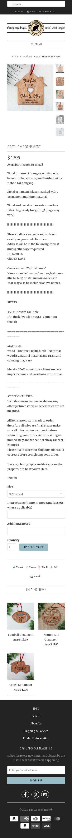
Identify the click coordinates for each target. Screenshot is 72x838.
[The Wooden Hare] (36, 28)
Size (10, 486)
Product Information (36, 738)
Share (32, 567)
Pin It (44, 567)
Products (27, 56)
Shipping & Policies (36, 731)
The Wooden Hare (39, 809)
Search (36, 716)
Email (37, 576)
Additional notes (18, 523)
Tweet (19, 567)
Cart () (35, 11)
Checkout (50, 11)
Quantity (13, 540)
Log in (19, 11)
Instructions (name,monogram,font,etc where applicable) (35, 505)
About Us (36, 723)
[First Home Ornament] (30, 87)
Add (56, 567)
